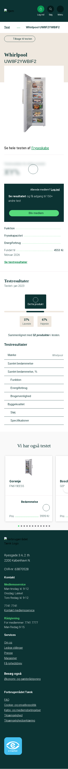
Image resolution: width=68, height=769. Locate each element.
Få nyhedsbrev (13, 663)
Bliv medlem (36, 213)
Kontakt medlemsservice (19, 610)
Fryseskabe (40, 148)
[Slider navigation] (18, 526)
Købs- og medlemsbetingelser (22, 710)
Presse (8, 653)
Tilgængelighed (13, 715)
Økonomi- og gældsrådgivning (22, 679)
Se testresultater (15, 262)
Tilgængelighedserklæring (19, 720)
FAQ (6, 699)
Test (7, 27)
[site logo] (15, 11)
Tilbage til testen (22, 38)
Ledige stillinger (13, 647)
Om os (8, 642)
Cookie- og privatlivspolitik (20, 705)
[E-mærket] (13, 746)
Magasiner (10, 658)
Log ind (55, 189)
